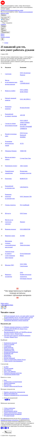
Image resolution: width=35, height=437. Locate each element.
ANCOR (22, 115)
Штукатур (8, 213)
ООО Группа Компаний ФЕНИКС (24, 135)
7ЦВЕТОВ (23, 151)
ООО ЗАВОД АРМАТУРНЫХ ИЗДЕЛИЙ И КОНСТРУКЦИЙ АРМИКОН (26, 124)
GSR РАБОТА (24, 187)
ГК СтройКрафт (24, 205)
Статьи (6, 42)
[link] (3, 30)
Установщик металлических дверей (9, 143)
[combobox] (8, 432)
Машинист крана (10, 235)
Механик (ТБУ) (9, 265)
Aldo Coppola (24, 165)
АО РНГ (22, 235)
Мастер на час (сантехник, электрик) (9, 222)
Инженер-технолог (10, 229)
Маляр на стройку (10, 90)
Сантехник (8, 74)
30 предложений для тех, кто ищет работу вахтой (18, 317)
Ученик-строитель (10, 205)
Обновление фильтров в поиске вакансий (16, 320)
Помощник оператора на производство (10, 196)
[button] (2, 34)
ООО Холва (23, 213)
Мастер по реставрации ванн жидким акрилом (11, 82)
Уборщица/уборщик (11, 151)
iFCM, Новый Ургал (21, 328)
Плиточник (8, 178)
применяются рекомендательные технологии (15, 419)
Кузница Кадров (24, 107)
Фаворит (22, 222)
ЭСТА (22, 143)
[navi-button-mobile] (2, 39)
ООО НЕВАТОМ (25, 229)
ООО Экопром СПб (26, 196)
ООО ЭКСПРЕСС (25, 99)
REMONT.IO (24, 178)
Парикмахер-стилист (11, 165)
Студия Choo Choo (25, 158)
